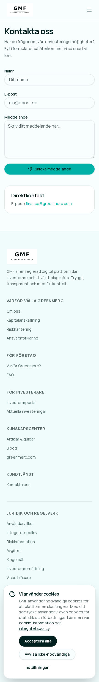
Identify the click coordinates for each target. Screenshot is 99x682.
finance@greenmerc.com (49, 203)
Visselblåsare (19, 577)
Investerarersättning (25, 568)
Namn (9, 71)
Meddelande (16, 117)
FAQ (10, 374)
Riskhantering (19, 329)
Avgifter (14, 550)
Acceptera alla (37, 641)
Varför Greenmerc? (24, 365)
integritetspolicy (34, 628)
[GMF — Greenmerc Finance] (20, 9)
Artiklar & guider (21, 439)
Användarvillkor (20, 523)
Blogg (12, 448)
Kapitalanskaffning (23, 320)
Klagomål (15, 559)
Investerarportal (21, 402)
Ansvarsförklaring (22, 338)
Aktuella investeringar (26, 411)
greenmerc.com (21, 457)
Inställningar (36, 667)
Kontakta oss (19, 484)
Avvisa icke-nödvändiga (47, 654)
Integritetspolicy (22, 532)
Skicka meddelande (53, 169)
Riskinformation (21, 541)
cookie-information (36, 622)
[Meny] (89, 10)
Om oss (13, 311)
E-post (10, 94)
